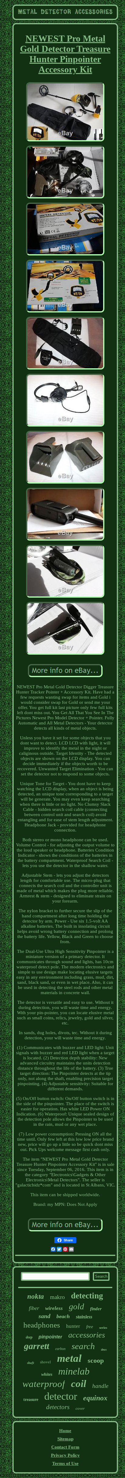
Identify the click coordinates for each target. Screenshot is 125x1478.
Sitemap (65, 1438)
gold (76, 1306)
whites (46, 1374)
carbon (60, 1349)
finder (96, 1308)
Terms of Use (65, 1463)
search (83, 1346)
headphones (41, 1325)
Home (65, 1430)
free (89, 1326)
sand (44, 1316)
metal (69, 1358)
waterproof (43, 1383)
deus (104, 1349)
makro (57, 1297)
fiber (34, 1308)
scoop (96, 1360)
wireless (54, 1308)
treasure (30, 1399)
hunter (73, 1326)
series (103, 1327)
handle (100, 1386)
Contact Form (65, 1447)
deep (29, 1337)
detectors (57, 1407)
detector (60, 1396)
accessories (86, 1335)
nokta (35, 1296)
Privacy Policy (65, 1455)
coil (78, 1383)
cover (80, 1408)
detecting (87, 1295)
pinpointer (50, 1336)
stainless (84, 1316)
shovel (45, 1362)
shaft (30, 1363)
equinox (95, 1398)
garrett (36, 1346)
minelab (74, 1371)
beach (63, 1316)
